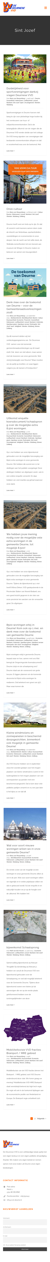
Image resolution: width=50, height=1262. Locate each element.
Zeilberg (22, 216)
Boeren (35, 318)
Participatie (33, 324)
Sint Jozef (16, 102)
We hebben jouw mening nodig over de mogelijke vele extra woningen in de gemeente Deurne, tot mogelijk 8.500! (24, 541)
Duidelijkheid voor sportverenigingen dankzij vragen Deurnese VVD (22, 92)
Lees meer (10, 151)
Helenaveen (19, 100)
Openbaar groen (12, 324)
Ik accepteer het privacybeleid (16, 1245)
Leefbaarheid (28, 100)
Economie (20, 320)
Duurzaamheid (11, 320)
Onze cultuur (14, 208)
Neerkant (9, 102)
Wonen (37, 326)
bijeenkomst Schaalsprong (23, 947)
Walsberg (10, 105)
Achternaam (7, 1227)
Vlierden (37, 102)
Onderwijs (39, 322)
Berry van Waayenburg (17, 98)
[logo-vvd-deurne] (14, 3)
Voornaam (6, 1218)
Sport (21, 102)
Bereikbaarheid (27, 318)
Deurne (37, 98)
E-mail (5, 1236)
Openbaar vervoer (23, 324)
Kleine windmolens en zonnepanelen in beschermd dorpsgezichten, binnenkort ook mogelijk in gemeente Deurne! (24, 739)
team (12, 326)
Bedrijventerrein (16, 318)
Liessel (35, 100)
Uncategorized (29, 102)
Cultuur (40, 212)
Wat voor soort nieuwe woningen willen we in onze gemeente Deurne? (23, 849)
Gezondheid (11, 100)
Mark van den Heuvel (17, 951)
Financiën (27, 320)
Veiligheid (18, 326)
